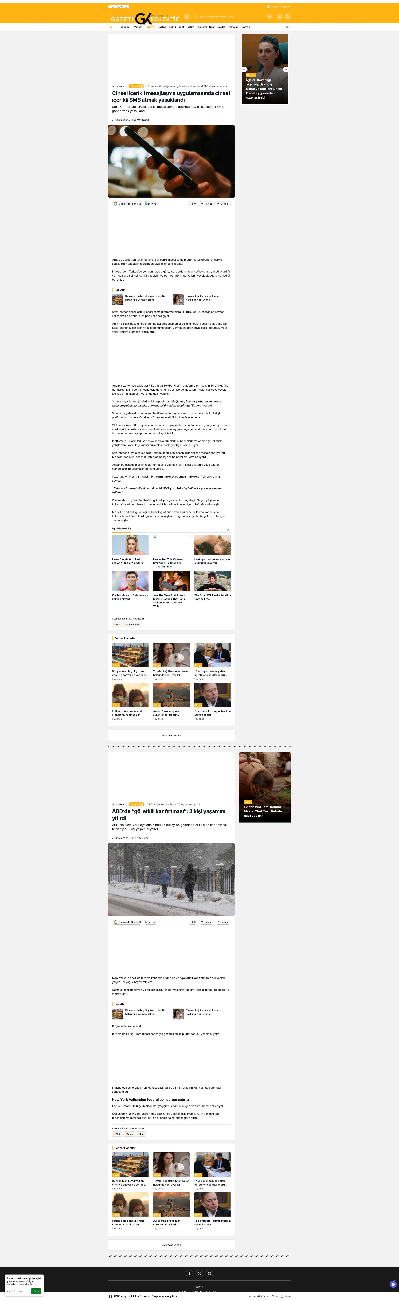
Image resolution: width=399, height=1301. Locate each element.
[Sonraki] (285, 69)
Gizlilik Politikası (14, 1291)
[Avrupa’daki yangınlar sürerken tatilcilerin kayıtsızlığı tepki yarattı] (171, 701)
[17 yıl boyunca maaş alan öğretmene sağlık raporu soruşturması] (212, 661)
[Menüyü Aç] (187, 16)
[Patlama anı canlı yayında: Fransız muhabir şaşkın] (130, 701)
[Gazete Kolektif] (144, 19)
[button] (287, 16)
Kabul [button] (36, 1291)
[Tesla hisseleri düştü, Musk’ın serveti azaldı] (212, 701)
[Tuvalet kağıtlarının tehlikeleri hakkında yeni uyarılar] (202, 299)
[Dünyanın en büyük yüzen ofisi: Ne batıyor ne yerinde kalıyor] (141, 299)
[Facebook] (189, 1273)
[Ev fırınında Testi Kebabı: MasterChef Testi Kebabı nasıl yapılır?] (265, 787)
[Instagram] (209, 1273)
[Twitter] (199, 1273)
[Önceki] (244, 69)
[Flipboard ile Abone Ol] (151, 203)
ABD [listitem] (117, 624)
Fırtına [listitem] (129, 1134)
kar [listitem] (141, 1134)
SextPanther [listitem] (132, 624)
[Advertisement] (171, 60)
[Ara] (269, 16)
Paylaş (288, 1296)
